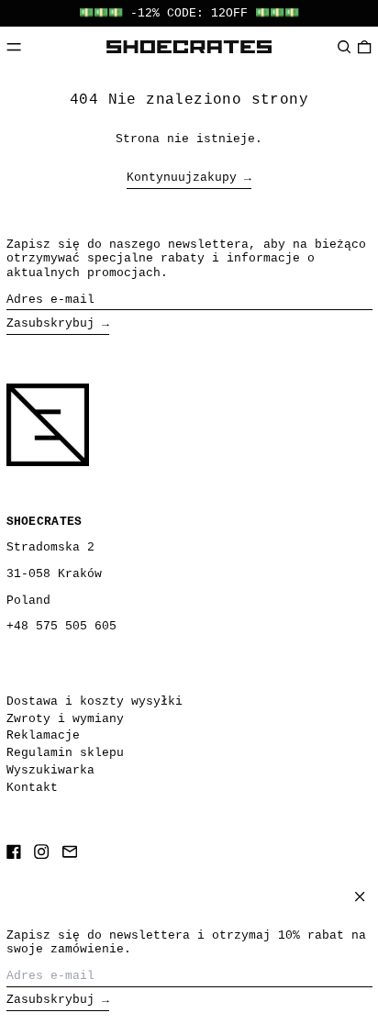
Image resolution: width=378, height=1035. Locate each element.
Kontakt (32, 788)
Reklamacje (43, 735)
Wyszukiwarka (50, 770)
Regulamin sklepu (65, 753)
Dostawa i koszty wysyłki (94, 701)
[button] (344, 46)
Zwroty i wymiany (65, 719)
